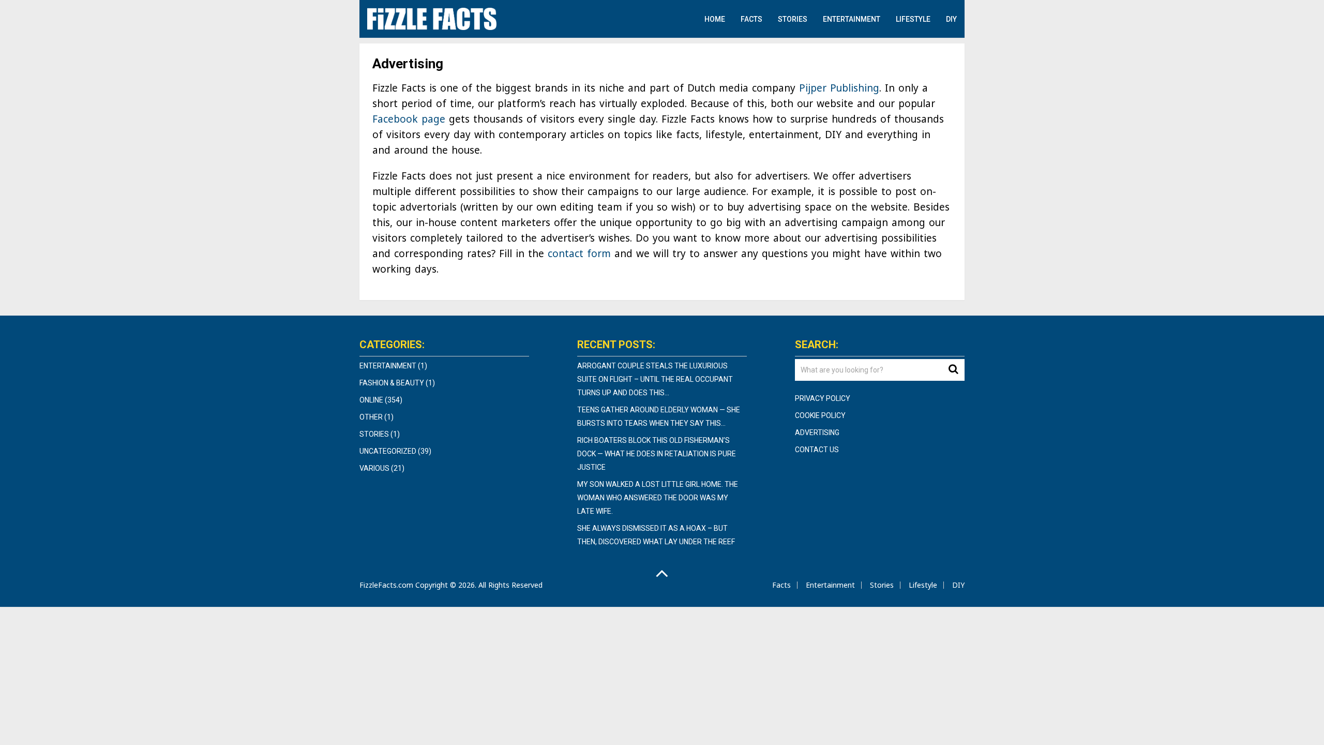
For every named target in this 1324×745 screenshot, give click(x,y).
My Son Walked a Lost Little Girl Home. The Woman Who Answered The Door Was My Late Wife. (657, 497)
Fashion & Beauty (391, 383)
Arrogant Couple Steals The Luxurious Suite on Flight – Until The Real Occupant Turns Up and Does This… (655, 379)
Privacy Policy (822, 398)
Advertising (817, 432)
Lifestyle (913, 19)
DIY (951, 19)
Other (371, 417)
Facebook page (408, 119)
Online (371, 400)
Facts (751, 19)
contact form (579, 253)
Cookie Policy (820, 415)
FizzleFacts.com (386, 585)
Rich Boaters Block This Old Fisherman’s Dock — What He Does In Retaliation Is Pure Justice (656, 453)
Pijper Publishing (839, 88)
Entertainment (851, 19)
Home (714, 19)
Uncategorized (387, 451)
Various (374, 468)
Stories (792, 19)
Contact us (817, 449)
